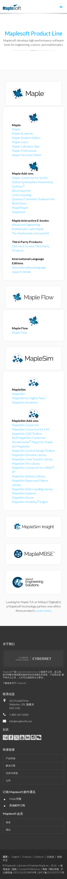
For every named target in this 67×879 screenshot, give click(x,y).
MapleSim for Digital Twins (28, 398)
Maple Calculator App (25, 146)
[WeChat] (38, 737)
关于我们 (9, 644)
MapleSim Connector (25, 425)
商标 (44, 869)
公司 (8, 780)
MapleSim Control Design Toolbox (33, 450)
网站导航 (54, 869)
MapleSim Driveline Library (29, 455)
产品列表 (10, 758)
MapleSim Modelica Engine (30, 502)
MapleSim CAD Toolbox (27, 433)
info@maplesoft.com (20, 721)
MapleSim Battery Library (28, 476)
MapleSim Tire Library (26, 463)
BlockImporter (21, 190)
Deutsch (39, 856)
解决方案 (10, 765)
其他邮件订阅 (17, 805)
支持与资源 (12, 773)
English (15, 856)
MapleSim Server (23, 497)
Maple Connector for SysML (30, 177)
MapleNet (18, 212)
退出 (8, 829)
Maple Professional (24, 150)
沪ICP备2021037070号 (51, 872)
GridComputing (21, 195)
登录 (8, 822)
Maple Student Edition (26, 137)
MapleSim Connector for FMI (31, 429)
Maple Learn (20, 142)
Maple (16, 129)
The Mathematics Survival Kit (30, 233)
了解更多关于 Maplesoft (14, 683)
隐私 (14, 869)
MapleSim (18, 393)
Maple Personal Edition (26, 155)
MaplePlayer (20, 207)
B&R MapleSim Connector (29, 437)
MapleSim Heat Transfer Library (32, 459)
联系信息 (9, 694)
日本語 (50, 856)
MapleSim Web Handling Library (32, 489)
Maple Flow (19, 332)
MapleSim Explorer (24, 493)
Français (27, 856)
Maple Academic (22, 133)
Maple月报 (15, 798)
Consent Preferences (29, 869)
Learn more (43, 610)
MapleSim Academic (25, 402)
